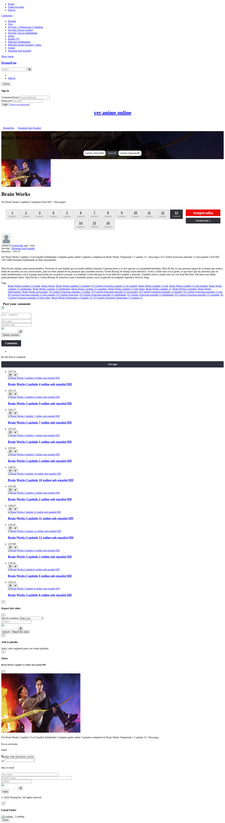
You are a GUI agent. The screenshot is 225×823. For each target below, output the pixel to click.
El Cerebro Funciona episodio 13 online (69, 291)
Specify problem (9, 618)
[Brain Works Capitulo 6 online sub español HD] (34, 569)
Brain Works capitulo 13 (158, 288)
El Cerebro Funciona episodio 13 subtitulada (150, 294)
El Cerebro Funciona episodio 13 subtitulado (103, 294)
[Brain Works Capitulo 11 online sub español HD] (34, 512)
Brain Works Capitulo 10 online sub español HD (40, 480)
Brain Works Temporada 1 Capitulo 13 (72, 297)
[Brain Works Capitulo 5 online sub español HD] (34, 454)
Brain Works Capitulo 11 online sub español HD (40, 518)
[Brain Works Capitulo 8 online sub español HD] (34, 588)
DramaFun (8, 63)
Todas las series (16, 7)
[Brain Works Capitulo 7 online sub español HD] (34, 416)
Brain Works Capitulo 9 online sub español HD (40, 403)
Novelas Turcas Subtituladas (22, 33)
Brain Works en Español (35, 291)
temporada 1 (203, 220)
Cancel (6, 632)
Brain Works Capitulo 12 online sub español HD (40, 537)
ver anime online (112, 113)
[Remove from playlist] (15, 375)
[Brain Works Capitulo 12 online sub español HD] (34, 531)
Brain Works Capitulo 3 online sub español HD (40, 556)
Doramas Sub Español (19, 50)
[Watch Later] (10, 375)
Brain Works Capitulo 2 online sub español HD (40, 499)
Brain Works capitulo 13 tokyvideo (126, 288)
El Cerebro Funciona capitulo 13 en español (114, 286)
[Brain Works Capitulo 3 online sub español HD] (34, 550)
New (10, 24)
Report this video (21, 632)
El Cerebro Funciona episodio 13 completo (197, 294)
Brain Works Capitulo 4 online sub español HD (40, 384)
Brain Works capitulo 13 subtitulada (51, 288)
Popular (12, 21)
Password (6, 100)
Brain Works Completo (185, 288)
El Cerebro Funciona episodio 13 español (160, 291)
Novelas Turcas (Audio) (20, 30)
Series (11, 36)
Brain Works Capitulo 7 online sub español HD (40, 422)
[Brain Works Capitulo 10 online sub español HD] (34, 473)
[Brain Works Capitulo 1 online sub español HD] (34, 435)
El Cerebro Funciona (67, 294)
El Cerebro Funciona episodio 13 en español (115, 291)
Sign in (11, 10)
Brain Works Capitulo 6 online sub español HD (40, 576)
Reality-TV (14, 39)
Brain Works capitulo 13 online (24, 286)
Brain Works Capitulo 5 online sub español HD (40, 461)
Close (5, 820)
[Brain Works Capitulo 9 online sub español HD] (34, 397)
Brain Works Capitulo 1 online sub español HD (40, 442)
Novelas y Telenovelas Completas (25, 27)
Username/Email (10, 97)
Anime (11, 47)
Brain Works (48, 286)
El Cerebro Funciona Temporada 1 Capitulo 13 (117, 297)
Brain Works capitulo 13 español (73, 286)
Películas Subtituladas (19, 41)
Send (5, 791)
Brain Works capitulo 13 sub (153, 286)
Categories (6, 15)
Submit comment (11, 335)
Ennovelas (17, 245)
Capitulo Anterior (94, 153)
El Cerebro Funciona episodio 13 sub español (31, 294)
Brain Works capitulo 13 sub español (188, 286)
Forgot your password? (20, 104)
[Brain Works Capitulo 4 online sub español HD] (34, 378)
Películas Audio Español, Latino (24, 44)
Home (11, 4)
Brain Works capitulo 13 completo (89, 288)
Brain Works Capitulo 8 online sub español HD (40, 595)
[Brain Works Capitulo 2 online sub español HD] (34, 492)
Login (5, 104)
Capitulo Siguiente (129, 153)
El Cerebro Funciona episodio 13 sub (202, 291)
